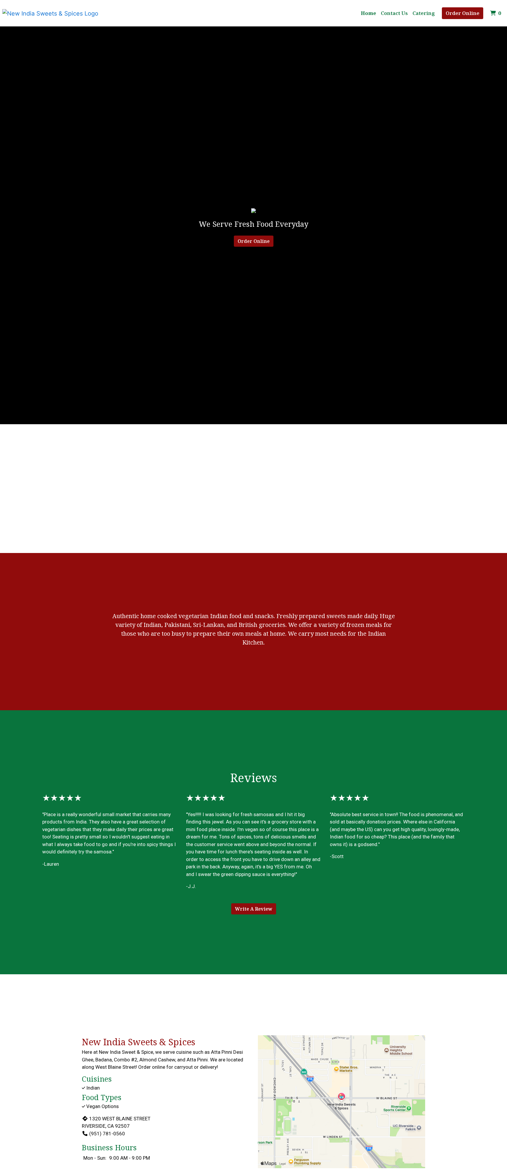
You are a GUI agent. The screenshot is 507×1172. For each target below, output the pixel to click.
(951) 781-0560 (107, 1134)
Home (368, 13)
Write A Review (253, 909)
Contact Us (394, 13)
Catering (424, 13)
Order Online (462, 13)
